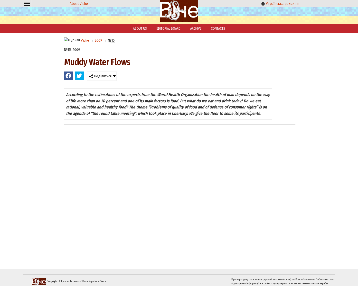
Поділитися (102, 76)
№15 (111, 40)
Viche (85, 40)
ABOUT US (140, 29)
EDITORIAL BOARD (168, 29)
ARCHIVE (195, 29)
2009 (98, 40)
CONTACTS (218, 29)
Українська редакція (282, 3)
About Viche (79, 3)
